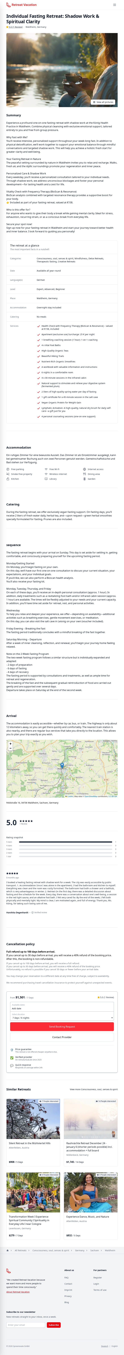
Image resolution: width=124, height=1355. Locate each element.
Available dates (18, 1005)
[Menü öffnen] (115, 5)
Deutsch (104, 1346)
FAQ (66, 1277)
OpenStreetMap (90, 796)
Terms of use (99, 1289)
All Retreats (20, 1250)
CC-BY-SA (112, 796)
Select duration (18, 1014)
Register (97, 1277)
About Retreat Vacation (18, 1291)
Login (96, 1283)
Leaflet (70, 796)
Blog (66, 1302)
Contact (68, 1283)
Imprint (68, 1289)
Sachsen (94, 1250)
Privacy (68, 1296)
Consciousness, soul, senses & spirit (51, 1250)
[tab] (25, 1137)
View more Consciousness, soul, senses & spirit (94, 1089)
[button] (62, 765)
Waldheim (110, 1250)
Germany (79, 1250)
